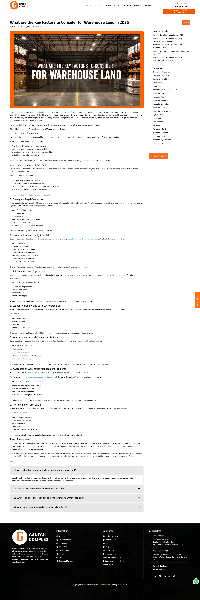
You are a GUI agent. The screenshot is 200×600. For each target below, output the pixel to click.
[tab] (77, 470)
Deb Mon (15, 27)
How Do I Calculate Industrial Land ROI (168, 35)
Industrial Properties (161, 100)
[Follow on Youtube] (169, 576)
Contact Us (148, 5)
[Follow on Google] (174, 576)
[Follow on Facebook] (151, 576)
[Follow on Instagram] (160, 576)
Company (85, 5)
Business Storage (66, 561)
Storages (125, 5)
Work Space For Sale (160, 143)
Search (186, 22)
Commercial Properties (161, 72)
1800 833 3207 (179, 12)
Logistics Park (158, 115)
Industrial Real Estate (161, 104)
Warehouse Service (160, 129)
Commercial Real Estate (162, 79)
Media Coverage (111, 536)
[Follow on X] (155, 576)
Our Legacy (63, 543)
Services (97, 5)
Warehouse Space (160, 136)
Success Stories (65, 540)
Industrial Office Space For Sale (165, 90)
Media (136, 5)
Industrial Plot (158, 97)
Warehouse (37, 27)
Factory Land (157, 86)
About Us (62, 536)
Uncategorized (158, 122)
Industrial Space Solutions (163, 111)
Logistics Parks (111, 5)
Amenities (63, 547)
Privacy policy (110, 554)
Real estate (157, 118)
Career (61, 557)
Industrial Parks (159, 93)
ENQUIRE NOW (197, 300)
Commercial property (161, 75)
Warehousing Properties (162, 140)
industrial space (159, 107)
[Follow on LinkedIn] (165, 576)
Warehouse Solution (160, 132)
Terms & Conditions (113, 557)
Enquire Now (158, 155)
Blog (107, 547)
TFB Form (109, 564)
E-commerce (157, 83)
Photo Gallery (110, 540)
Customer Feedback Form (115, 561)
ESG (106, 543)
